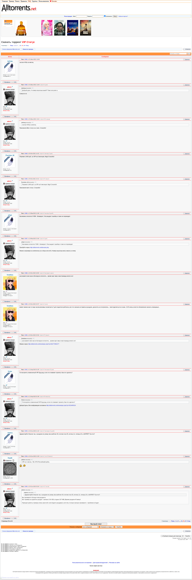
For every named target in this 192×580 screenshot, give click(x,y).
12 (20, 45)
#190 (26, 335)
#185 (26, 178)
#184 (26, 153)
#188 (26, 273)
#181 (26, 59)
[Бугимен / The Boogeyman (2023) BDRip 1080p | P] (150, 27)
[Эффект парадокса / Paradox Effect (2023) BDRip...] (124, 27)
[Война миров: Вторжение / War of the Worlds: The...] (137, 27)
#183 (26, 119)
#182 (26, 84)
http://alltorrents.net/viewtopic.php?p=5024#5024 (61, 405)
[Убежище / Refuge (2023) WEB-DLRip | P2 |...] (176, 27)
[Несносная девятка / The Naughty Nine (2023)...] (34, 27)
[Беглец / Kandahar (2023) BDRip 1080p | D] (21, 27)
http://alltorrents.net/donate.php (39, 247)
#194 (26, 456)
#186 (26, 213)
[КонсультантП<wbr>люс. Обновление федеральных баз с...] (8, 27)
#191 (26, 369)
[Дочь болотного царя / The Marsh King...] (60, 27)
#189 (26, 304)
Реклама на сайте (114, 562)
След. (27, 45)
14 (24, 45)
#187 (26, 238)
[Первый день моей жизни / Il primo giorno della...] (73, 27)
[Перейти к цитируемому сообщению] (33, 88)
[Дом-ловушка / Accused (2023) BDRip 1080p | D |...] (99, 27)
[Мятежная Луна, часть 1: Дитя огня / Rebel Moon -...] (86, 27)
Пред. (11, 45)
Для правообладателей (100, 562)
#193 (26, 431)
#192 (26, 396)
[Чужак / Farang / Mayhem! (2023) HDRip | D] (163, 27)
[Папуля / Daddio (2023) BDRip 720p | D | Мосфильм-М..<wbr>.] (111, 27)
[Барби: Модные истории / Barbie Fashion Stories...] (47, 27)
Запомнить (109, 16)
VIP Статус (28, 42)
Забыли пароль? (123, 16)
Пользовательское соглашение (82, 562)
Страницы (4, 45)
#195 (26, 486)
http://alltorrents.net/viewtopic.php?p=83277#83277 (43, 344)
